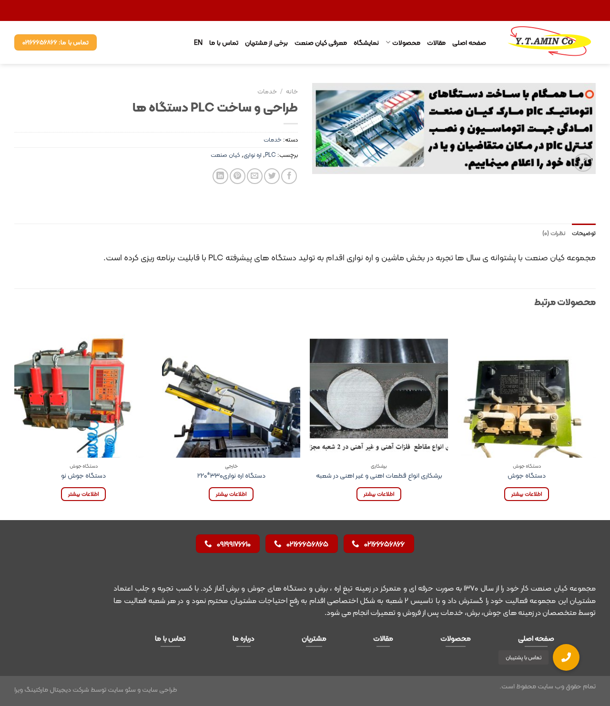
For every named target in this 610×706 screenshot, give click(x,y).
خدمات (267, 91)
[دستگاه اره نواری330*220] (231, 388)
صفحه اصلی (469, 42)
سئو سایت (122, 689)
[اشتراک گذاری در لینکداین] (220, 176)
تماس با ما (223, 42)
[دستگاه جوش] (527, 388)
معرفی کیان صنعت (321, 42)
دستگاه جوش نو (83, 475)
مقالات (436, 42)
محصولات (406, 42)
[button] (566, 657)
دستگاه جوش (527, 475)
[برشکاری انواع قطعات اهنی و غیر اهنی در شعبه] (379, 388)
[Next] (15, 418)
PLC (270, 155)
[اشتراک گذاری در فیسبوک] (289, 176)
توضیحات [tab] (584, 233)
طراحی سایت (159, 689)
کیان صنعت (225, 155)
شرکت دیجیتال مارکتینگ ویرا (51, 689)
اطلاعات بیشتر (526, 494)
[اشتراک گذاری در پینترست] (237, 176)
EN (198, 42)
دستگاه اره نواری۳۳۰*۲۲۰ (231, 475)
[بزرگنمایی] (583, 162)
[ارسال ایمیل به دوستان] (255, 176)
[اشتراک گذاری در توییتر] (272, 176)
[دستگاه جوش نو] (83, 388)
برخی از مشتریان (266, 42)
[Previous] (595, 418)
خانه (292, 91)
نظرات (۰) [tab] (553, 233)
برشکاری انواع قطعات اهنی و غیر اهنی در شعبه (379, 475)
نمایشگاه (366, 42)
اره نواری (253, 155)
